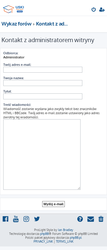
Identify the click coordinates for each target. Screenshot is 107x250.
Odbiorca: (10, 53)
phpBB (44, 233)
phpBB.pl (76, 237)
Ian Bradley (65, 230)
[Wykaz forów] (14, 7)
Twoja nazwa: (13, 78)
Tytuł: (7, 91)
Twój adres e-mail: (17, 65)
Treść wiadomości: (17, 105)
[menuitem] (94, 10)
